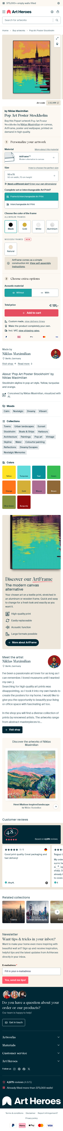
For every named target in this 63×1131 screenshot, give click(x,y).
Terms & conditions (14, 1113)
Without (20, 292)
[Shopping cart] (58, 12)
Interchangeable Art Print (22, 204)
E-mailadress (9, 965)
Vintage (50, 436)
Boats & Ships (26, 431)
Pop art (38, 436)
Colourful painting (35, 442)
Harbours (43, 431)
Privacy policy (31, 1118)
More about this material (46, 149)
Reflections (10, 447)
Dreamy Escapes (29, 447)
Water (18, 442)
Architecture (10, 436)
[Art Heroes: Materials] (59, 1045)
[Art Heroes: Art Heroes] (59, 1061)
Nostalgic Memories (14, 452)
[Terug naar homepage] (19, 12)
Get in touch (16, 1022)
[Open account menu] (52, 12)
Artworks (9, 1037)
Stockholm (9, 431)
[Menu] (4, 12)
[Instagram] (14, 1069)
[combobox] (27, 20)
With (47, 292)
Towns (7, 426)
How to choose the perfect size (43, 167)
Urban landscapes (24, 426)
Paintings (26, 436)
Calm (6, 411)
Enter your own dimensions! (32, 184)
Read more (24, 363)
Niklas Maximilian (18, 111)
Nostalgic (18, 411)
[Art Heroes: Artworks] (59, 1037)
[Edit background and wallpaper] (57, 44)
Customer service (14, 1053)
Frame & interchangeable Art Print (27, 196)
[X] (29, 1069)
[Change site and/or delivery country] (58, 3)
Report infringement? (48, 1113)
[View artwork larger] (57, 38)
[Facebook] (24, 1069)
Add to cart (34, 313)
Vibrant (43, 411)
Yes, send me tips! (15, 980)
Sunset (41, 426)
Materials (8, 1045)
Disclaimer (30, 1113)
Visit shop (8, 363)
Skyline (8, 442)
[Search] (57, 20)
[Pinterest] (19, 1069)
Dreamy (31, 411)
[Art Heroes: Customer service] (59, 1053)
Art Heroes (9, 1061)
